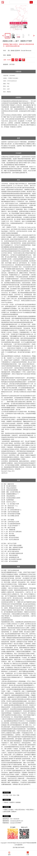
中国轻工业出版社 (8, 809)
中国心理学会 (30, 809)
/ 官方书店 (5, 795)
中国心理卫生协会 (20, 809)
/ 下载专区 (5, 802)
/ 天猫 (17, 795)
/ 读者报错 (18, 802)
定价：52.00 (7, 59)
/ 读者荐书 (11, 802)
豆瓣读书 (13, 811)
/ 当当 (14, 795)
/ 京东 (10, 795)
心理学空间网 (6, 811)
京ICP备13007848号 (18, 847)
